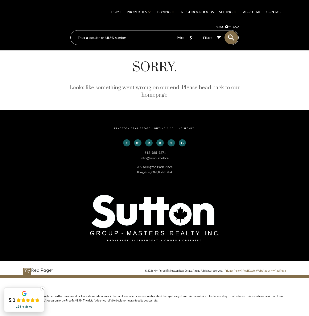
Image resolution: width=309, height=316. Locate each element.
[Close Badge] (43, 289)
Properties (137, 12)
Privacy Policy (233, 270)
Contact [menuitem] (274, 12)
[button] (127, 143)
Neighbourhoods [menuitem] (197, 12)
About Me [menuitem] (252, 12)
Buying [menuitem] (163, 12)
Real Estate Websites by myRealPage (264, 270)
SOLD (236, 26)
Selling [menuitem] (225, 12)
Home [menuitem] (116, 12)
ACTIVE (219, 26)
